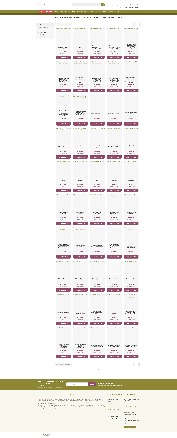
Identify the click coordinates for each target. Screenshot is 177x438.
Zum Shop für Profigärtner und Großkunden (131, 400)
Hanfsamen (63, 11)
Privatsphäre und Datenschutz (131, 420)
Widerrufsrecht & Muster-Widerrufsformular (130, 415)
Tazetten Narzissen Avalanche (63, 213)
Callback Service (111, 403)
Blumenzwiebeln (81, 11)
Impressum (126, 422)
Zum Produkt (63, 57)
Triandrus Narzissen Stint (131, 279)
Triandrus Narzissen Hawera (63, 279)
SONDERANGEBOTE (46, 11)
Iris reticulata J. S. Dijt (113, 113)
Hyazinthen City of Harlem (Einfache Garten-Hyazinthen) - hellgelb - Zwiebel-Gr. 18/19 (63, 113)
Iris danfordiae (60, 146)
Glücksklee (121, 11)
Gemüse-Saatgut (92, 11)
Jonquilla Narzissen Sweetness (114, 179)
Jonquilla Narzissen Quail (63, 179)
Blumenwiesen (112, 11)
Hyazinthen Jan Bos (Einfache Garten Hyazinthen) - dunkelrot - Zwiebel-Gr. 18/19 (97, 80)
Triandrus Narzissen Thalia (97, 279)
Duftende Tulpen (41, 32)
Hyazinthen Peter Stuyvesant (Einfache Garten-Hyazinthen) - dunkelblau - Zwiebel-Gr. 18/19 (80, 80)
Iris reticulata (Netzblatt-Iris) (131, 113)
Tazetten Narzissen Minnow (131, 213)
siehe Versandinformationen (126, 434)
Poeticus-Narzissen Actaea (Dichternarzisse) (97, 246)
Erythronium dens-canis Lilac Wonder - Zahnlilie (97, 346)
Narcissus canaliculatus (63, 312)
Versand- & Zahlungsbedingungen (129, 411)
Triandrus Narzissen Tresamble (114, 279)
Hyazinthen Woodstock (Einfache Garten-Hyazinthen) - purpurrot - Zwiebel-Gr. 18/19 (114, 46)
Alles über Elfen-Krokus (112, 418)
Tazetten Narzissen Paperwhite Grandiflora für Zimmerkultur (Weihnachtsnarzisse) (63, 246)
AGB (125, 418)
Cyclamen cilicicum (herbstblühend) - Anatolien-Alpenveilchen (131, 312)
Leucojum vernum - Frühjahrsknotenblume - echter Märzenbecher (97, 312)
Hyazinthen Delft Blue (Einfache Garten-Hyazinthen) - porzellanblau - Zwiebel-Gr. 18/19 (131, 80)
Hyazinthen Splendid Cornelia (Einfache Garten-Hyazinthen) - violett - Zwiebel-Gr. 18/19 (131, 46)
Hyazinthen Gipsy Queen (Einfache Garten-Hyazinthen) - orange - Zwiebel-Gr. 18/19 (114, 80)
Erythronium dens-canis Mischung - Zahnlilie (114, 346)
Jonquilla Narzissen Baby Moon (97, 146)
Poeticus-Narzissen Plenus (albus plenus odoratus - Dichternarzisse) (114, 246)
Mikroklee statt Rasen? (112, 414)
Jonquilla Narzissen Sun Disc (97, 179)
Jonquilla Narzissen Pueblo (114, 312)
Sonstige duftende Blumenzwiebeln (41, 35)
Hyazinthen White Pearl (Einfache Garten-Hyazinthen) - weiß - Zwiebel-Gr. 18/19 (97, 46)
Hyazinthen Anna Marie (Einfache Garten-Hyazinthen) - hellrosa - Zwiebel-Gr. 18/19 (80, 113)
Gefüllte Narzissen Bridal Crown (80, 46)
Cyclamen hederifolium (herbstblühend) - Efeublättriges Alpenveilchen (63, 346)
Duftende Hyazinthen (42, 27)
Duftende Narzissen (42, 30)
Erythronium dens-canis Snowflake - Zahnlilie (131, 346)
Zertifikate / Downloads (112, 399)
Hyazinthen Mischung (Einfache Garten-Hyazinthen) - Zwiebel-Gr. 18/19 (63, 46)
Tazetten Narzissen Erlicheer (80, 213)
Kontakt (109, 401)
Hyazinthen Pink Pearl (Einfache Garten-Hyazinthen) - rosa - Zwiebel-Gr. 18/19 (63, 80)
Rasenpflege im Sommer (112, 416)
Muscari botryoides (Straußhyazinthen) (80, 312)
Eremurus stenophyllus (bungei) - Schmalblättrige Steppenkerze (80, 346)
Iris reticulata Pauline (96, 113)
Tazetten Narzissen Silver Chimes (80, 246)
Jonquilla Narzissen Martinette (131, 146)
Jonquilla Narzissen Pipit (114, 146)
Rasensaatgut (71, 11)
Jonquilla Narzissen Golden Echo (80, 146)
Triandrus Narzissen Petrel (80, 279)
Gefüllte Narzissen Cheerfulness (131, 179)
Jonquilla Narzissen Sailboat (80, 179)
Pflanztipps (39, 22)
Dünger (56, 11)
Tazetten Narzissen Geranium (97, 213)
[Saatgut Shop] (43, 5)
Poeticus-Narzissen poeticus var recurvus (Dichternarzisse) (131, 246)
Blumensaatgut (103, 11)
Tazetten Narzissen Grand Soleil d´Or (114, 213)
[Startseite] (38, 11)
